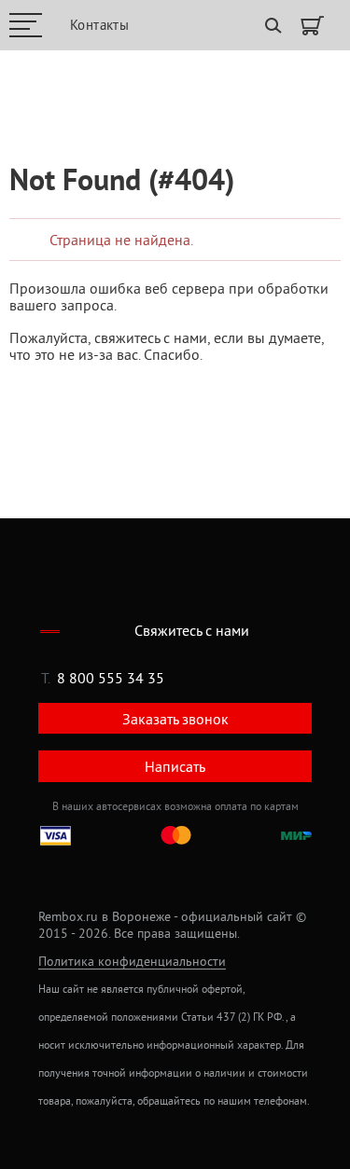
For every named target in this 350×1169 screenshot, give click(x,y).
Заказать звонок (175, 718)
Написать (175, 766)
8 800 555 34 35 (110, 677)
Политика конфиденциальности (132, 962)
